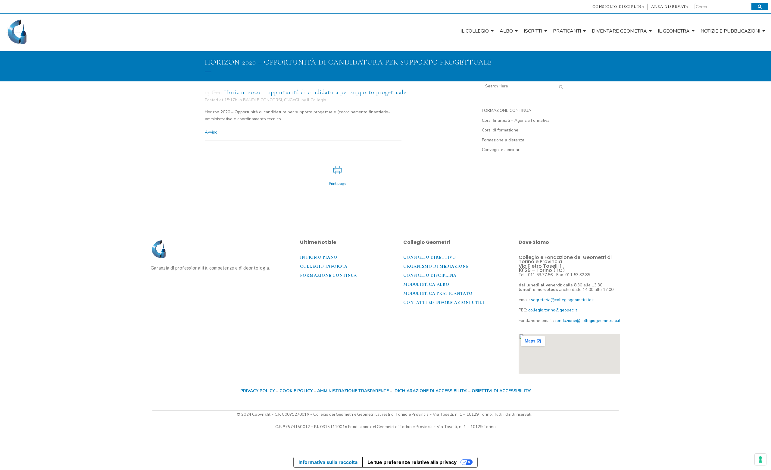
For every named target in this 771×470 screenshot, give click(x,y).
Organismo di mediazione (436, 266)
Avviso (211, 132)
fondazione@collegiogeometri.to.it (587, 320)
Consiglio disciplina (430, 275)
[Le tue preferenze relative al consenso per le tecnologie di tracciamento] (760, 459)
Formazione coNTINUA (328, 275)
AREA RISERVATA (669, 6)
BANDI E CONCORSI (262, 100)
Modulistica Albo (426, 284)
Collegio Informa (324, 266)
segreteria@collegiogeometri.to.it (563, 300)
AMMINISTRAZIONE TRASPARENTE (353, 391)
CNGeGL (292, 100)
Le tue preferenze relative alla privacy (412, 462)
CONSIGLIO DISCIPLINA (618, 6)
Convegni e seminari (501, 150)
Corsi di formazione (500, 130)
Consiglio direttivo (429, 257)
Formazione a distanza (503, 140)
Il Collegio (316, 100)
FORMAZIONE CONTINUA (506, 110)
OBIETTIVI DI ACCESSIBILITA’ (501, 391)
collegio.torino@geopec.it (552, 310)
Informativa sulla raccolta (327, 462)
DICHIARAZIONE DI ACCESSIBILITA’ (431, 391)
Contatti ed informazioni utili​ (443, 302)
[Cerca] (759, 6)
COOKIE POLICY (296, 391)
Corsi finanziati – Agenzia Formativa (516, 120)
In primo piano (318, 257)
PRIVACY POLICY (257, 391)
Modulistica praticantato (438, 293)
